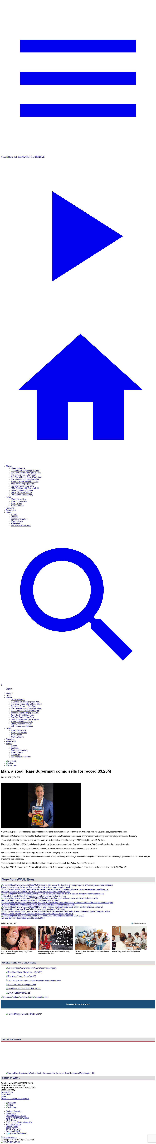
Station (9, 512)
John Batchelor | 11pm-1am (22, 484)
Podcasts (10, 508)
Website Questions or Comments (15, 1099)
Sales (3, 1096)
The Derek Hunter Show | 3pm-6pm (26, 477)
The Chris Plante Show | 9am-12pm (26, 473)
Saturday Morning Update (22, 490)
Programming (7, 1092)
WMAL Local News (19, 501)
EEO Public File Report (21, 526)
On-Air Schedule (18, 468)
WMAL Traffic (16, 504)
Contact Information (19, 519)
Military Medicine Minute (21, 493)
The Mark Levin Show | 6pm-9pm (25, 479)
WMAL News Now (18, 499)
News (8, 497)
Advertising (11, 510)
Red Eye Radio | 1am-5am (22, 486)
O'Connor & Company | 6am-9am (25, 471)
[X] (9, 763)
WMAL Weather (17, 506)
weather (78, 1069)
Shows (9, 466)
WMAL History (17, 521)
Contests (14, 517)
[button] (18, 942)
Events (14, 515)
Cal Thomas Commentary (22, 495)
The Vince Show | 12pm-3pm (23, 475)
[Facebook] (11, 761)
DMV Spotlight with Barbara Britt (25, 488)
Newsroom (5, 1094)
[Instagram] (11, 765)
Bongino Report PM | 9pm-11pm (24, 482)
